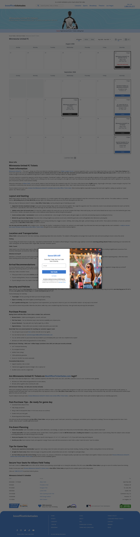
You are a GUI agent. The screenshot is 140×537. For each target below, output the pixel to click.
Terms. (65, 282)
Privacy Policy (60, 282)
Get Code (54, 272)
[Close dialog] (99, 250)
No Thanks (54, 276)
